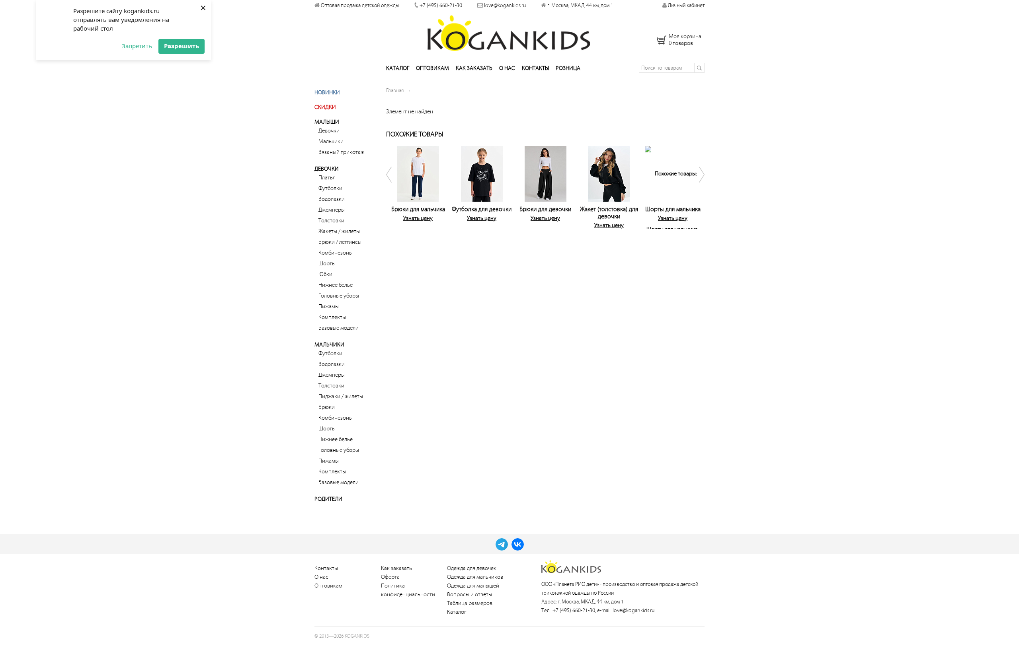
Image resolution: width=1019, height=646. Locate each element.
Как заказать (474, 68)
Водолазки (331, 199)
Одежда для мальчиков (475, 577)
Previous (394, 186)
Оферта (390, 577)
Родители (328, 499)
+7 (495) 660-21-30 (441, 5)
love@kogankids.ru (505, 5)
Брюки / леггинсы (339, 242)
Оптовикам (432, 68)
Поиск (699, 67)
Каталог (397, 68)
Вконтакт (517, 544)
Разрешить (181, 46)
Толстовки (331, 220)
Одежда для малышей (473, 585)
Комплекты (332, 317)
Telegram (502, 544)
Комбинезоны (335, 252)
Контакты (535, 68)
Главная (395, 90)
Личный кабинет (686, 5)
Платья (327, 177)
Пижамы (328, 306)
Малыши (326, 122)
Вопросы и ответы (469, 594)
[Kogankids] (509, 33)
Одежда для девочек (471, 568)
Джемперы (331, 209)
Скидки (325, 107)
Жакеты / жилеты (339, 231)
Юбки (325, 274)
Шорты (327, 263)
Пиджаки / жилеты (340, 396)
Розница (568, 68)
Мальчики (331, 141)
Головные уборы (338, 295)
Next (697, 186)
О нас (507, 68)
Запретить (137, 46)
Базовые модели (338, 328)
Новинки (327, 92)
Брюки (326, 407)
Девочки (329, 130)
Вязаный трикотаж (341, 152)
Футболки (330, 188)
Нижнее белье (335, 285)
